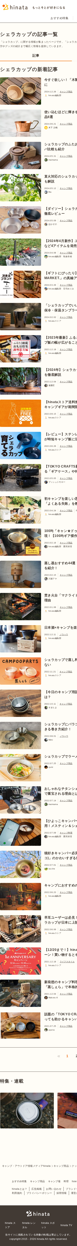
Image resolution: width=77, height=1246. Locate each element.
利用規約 (17, 1193)
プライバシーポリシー (39, 1193)
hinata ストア (10, 1225)
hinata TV (66, 1225)
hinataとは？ (19, 1189)
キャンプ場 (54, 1181)
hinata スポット (48, 1225)
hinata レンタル (29, 1225)
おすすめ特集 (59, 18)
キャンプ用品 (66, 92)
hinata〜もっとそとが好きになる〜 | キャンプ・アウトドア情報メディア (38, 1213)
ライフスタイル (67, 962)
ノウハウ (64, 634)
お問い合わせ (53, 1189)
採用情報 (61, 1193)
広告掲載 (36, 1189)
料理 (66, 1181)
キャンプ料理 (66, 833)
